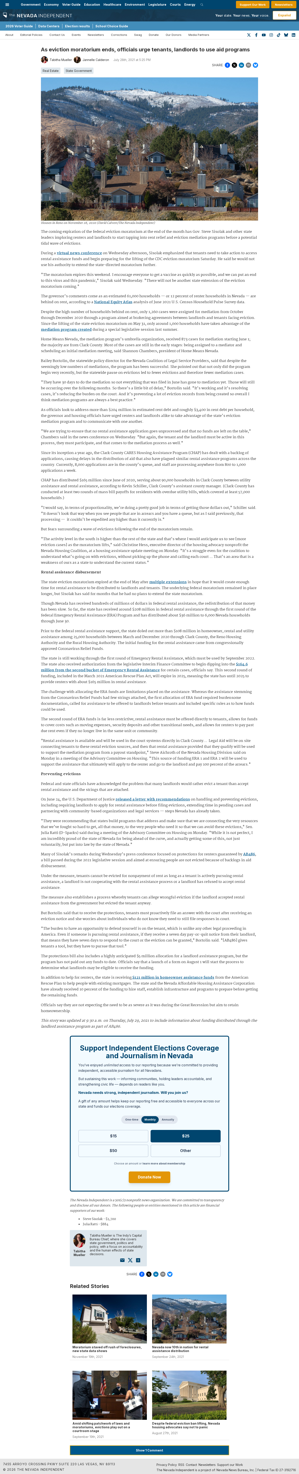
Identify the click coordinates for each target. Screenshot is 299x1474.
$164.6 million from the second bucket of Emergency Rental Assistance (144, 667)
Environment (135, 4)
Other (185, 1150)
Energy (189, 4)
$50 (113, 1150)
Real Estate (51, 71)
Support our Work (230, 1465)
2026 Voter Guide (19, 26)
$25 (185, 1136)
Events (76, 35)
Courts (175, 4)
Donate (154, 35)
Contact (191, 1465)
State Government (79, 71)
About (9, 35)
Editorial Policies (31, 35)
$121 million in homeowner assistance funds (173, 978)
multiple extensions (168, 582)
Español (284, 15)
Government (30, 4)
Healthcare (112, 4)
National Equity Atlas (113, 302)
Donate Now (149, 1177)
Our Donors (173, 35)
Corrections (119, 35)
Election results (77, 26)
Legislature (157, 4)
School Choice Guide (111, 26)
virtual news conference (79, 253)
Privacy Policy (167, 1465)
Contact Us (57, 35)
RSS (181, 1465)
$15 (113, 1136)
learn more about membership (163, 1163)
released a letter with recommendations (153, 799)
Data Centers (49, 26)
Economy (51, 4)
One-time (131, 1119)
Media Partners (198, 35)
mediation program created (66, 330)
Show (149, 1450)
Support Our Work (253, 4)
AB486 (249, 854)
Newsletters (284, 4)
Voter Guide (71, 4)
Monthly (150, 1119)
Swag (138, 35)
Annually (168, 1119)
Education (92, 4)
